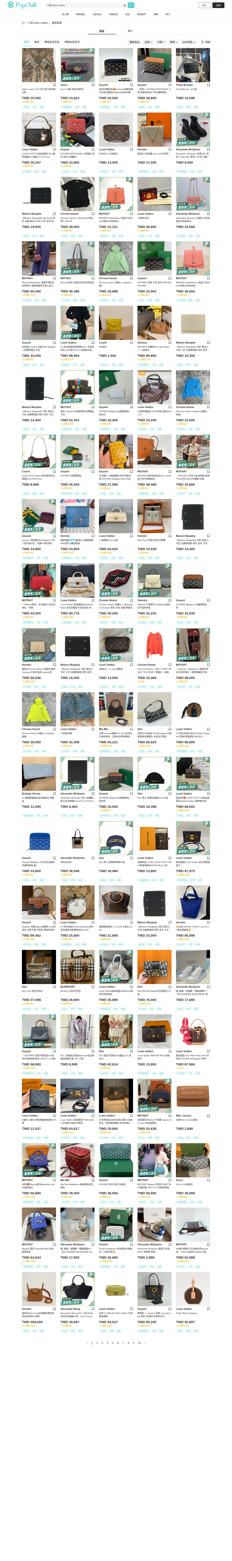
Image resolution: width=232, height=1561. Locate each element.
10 (139, 1343)
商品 (101, 31)
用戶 (130, 31)
